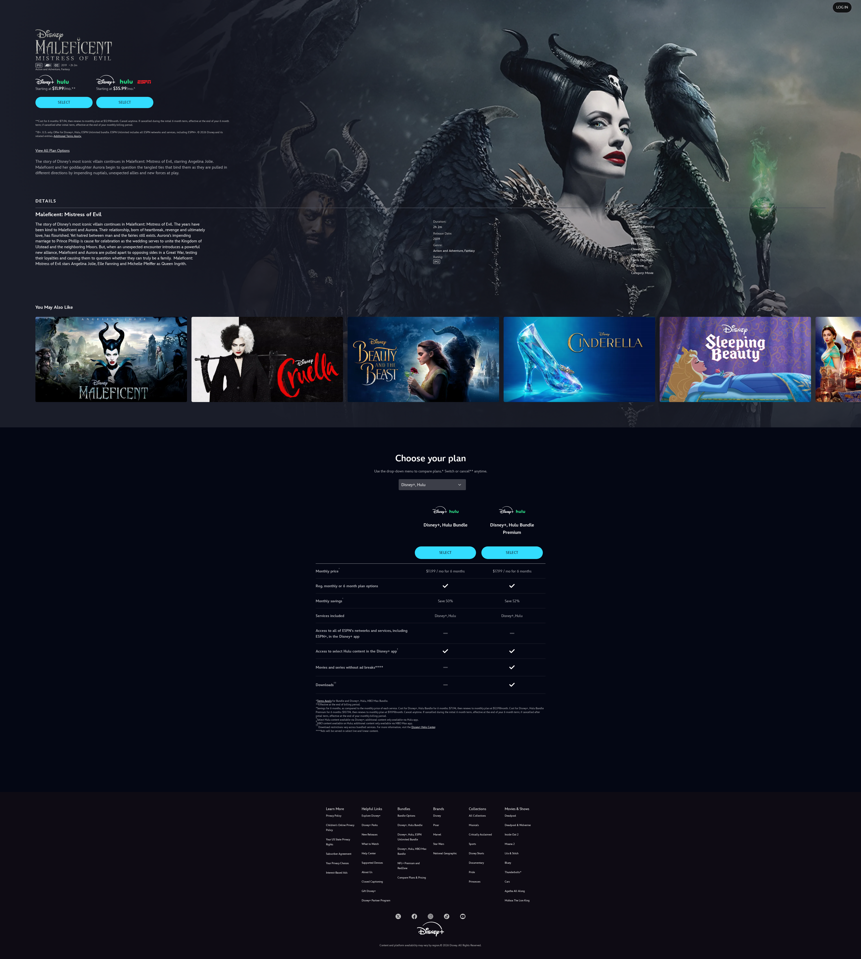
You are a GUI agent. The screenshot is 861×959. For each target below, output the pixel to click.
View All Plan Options (52, 150)
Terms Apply (324, 700)
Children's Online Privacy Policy (340, 828)
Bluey (508, 862)
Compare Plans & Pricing (412, 877)
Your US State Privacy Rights (338, 842)
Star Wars (438, 844)
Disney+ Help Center (423, 727)
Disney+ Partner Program (376, 900)
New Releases (370, 834)
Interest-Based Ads (337, 872)
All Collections (477, 815)
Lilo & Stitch (511, 853)
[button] (377, 809)
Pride (472, 872)
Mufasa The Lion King (517, 900)
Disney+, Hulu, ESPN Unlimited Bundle (410, 837)
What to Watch (370, 844)
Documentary (476, 862)
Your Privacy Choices (337, 863)
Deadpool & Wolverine (518, 825)
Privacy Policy (333, 815)
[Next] (852, 359)
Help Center (369, 853)
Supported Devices (372, 862)
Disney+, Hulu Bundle (410, 825)
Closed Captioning (372, 881)
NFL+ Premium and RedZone (409, 866)
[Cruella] (267, 359)
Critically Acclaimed (480, 834)
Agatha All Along (515, 891)
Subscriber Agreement (338, 853)
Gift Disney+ (369, 891)
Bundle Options (406, 815)
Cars (507, 881)
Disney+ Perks (370, 825)
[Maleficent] (111, 359)
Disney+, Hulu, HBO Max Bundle (412, 851)
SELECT (64, 102)
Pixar (436, 825)
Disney (437, 815)
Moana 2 (510, 844)
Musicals (474, 825)
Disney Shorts (476, 853)
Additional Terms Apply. (67, 136)
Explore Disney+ (371, 815)
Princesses (475, 881)
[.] (398, 916)
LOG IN (842, 7)
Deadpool (510, 815)
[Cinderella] (579, 359)
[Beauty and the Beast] (423, 359)
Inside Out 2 (511, 834)
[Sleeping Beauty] (735, 359)
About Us (367, 872)
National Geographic (445, 853)
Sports (472, 844)
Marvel (437, 834)
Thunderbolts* (513, 872)
